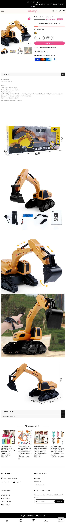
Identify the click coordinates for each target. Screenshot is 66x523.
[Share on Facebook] (2, 482)
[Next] (28, 31)
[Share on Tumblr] (11, 482)
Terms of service (6, 501)
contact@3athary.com (34, 2)
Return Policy (5, 498)
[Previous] (4, 31)
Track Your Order (39, 484)
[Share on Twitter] (5, 482)
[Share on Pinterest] (8, 482)
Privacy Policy (5, 504)
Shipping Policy (6, 495)
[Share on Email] (17, 482)
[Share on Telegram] (14, 482)
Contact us (37, 481)
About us (37, 478)
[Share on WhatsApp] (20, 482)
